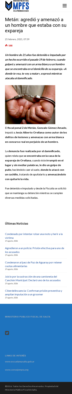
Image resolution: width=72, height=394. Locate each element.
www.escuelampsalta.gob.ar (19, 361)
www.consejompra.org (16, 369)
